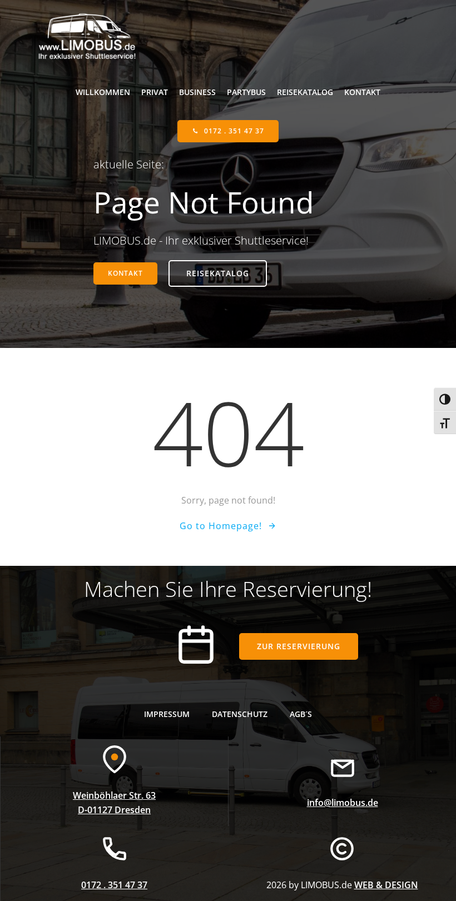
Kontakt (362, 92)
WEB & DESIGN (386, 885)
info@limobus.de (342, 803)
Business (197, 92)
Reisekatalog (305, 92)
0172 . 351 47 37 (114, 885)
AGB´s (301, 714)
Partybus (246, 92)
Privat (154, 92)
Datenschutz (239, 714)
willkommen (103, 92)
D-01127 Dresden (114, 810)
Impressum (167, 714)
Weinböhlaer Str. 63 (114, 795)
